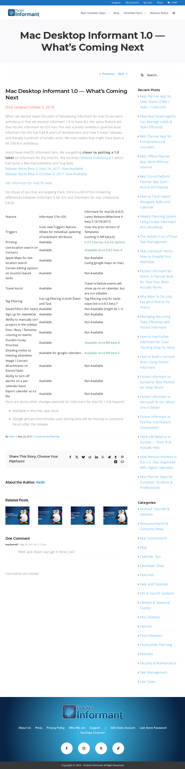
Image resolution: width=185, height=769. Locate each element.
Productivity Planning (47, 436)
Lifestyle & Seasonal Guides (155, 605)
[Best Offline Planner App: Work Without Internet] (50, 508)
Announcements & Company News (154, 526)
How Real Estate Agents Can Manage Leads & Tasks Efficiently (158, 121)
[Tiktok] (118, 748)
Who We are (77, 727)
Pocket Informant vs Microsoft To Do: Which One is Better (157, 402)
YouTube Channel (92, 732)
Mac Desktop (150, 617)
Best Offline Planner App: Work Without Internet (155, 161)
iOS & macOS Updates (157, 593)
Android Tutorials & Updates (155, 511)
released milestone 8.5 (97, 158)
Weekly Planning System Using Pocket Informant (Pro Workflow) (158, 221)
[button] (174, 12)
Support (95, 727)
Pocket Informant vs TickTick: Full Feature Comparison (155, 422)
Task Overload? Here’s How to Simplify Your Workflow (156, 256)
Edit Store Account (123, 727)
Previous (108, 74)
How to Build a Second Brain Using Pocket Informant (157, 362)
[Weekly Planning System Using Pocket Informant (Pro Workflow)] (115, 508)
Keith (12, 436)
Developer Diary (152, 565)
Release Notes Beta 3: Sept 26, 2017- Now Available (44, 168)
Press (38, 727)
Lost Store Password (153, 727)
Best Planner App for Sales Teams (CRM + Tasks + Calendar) (156, 101)
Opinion (146, 626)
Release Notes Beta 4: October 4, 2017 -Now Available (46, 174)
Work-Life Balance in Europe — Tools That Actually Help (156, 442)
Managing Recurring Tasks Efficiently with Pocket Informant (155, 321)
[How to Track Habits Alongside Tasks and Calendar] (83, 508)
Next (121, 74)
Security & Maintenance (158, 663)
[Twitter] (101, 748)
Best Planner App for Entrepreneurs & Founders (156, 141)
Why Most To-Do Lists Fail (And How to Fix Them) (156, 301)
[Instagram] (84, 748)
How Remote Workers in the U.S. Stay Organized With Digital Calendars (158, 462)
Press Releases (151, 635)
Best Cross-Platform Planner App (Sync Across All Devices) (155, 181)
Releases (146, 654)
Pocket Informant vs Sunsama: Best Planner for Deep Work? (157, 382)
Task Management (153, 672)
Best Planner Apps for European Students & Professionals (156, 482)
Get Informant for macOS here (28, 183)
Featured (147, 575)
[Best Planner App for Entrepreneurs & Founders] (17, 508)
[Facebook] (67, 748)
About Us (25, 727)
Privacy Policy (55, 727)
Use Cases (147, 681)
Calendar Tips (150, 556)
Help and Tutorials (154, 584)
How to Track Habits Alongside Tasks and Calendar (155, 201)
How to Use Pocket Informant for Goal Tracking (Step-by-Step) (157, 341)
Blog (143, 547)
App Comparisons (153, 538)
